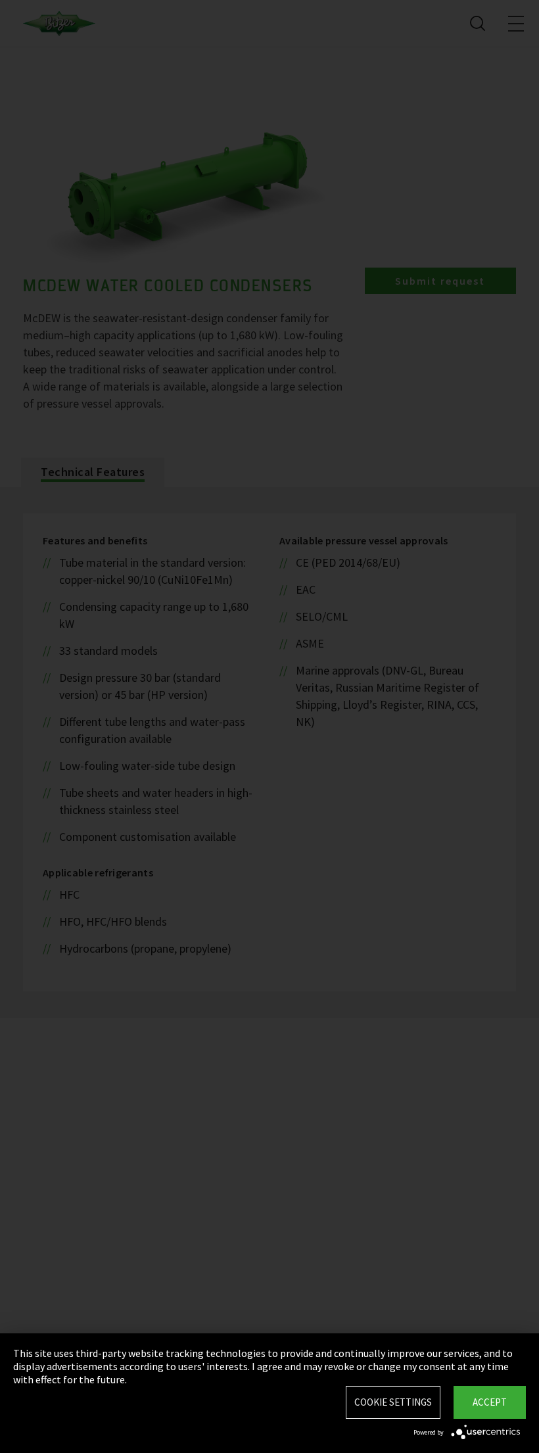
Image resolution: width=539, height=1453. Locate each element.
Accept (490, 1402)
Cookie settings (393, 1402)
